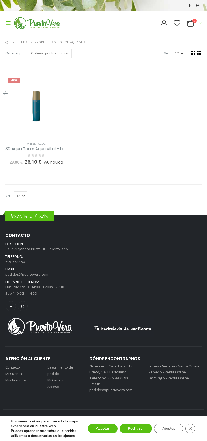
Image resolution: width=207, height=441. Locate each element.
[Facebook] (189, 5)
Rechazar (136, 428)
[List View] (199, 52)
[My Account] (164, 23)
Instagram (23, 306)
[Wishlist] (177, 23)
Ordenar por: (15, 53)
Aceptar (102, 428)
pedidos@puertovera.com (26, 274)
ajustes (69, 435)
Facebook (11, 306)
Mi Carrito (55, 380)
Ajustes (168, 428)
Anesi (31, 143)
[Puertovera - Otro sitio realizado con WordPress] (37, 23)
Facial (41, 143)
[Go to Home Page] (7, 42)
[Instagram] (197, 5)
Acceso (53, 386)
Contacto (12, 367)
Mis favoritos (16, 380)
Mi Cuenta (13, 373)
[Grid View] (192, 52)
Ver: (167, 53)
